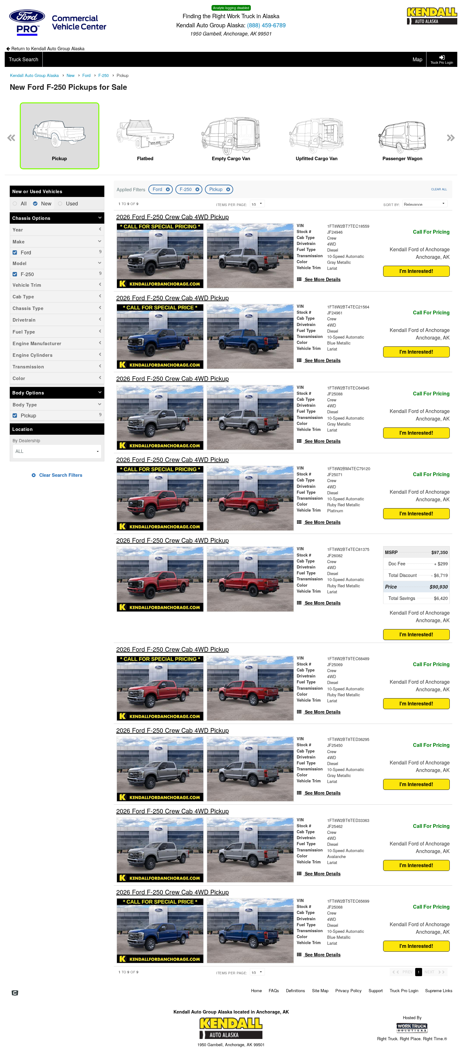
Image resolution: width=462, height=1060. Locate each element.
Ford (158, 189)
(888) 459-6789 (266, 25)
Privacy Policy (348, 990)
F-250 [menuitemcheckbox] (26, 274)
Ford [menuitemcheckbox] (25, 252)
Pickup (216, 189)
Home (256, 990)
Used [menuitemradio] (71, 203)
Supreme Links (439, 990)
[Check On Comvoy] (14, 993)
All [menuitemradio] (23, 203)
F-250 (186, 189)
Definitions (295, 990)
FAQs (274, 990)
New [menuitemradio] (46, 203)
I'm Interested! (416, 271)
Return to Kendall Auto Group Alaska (47, 48)
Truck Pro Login (404, 990)
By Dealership (26, 440)
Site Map (320, 990)
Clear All (439, 189)
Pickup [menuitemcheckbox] (27, 415)
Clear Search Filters (60, 475)
